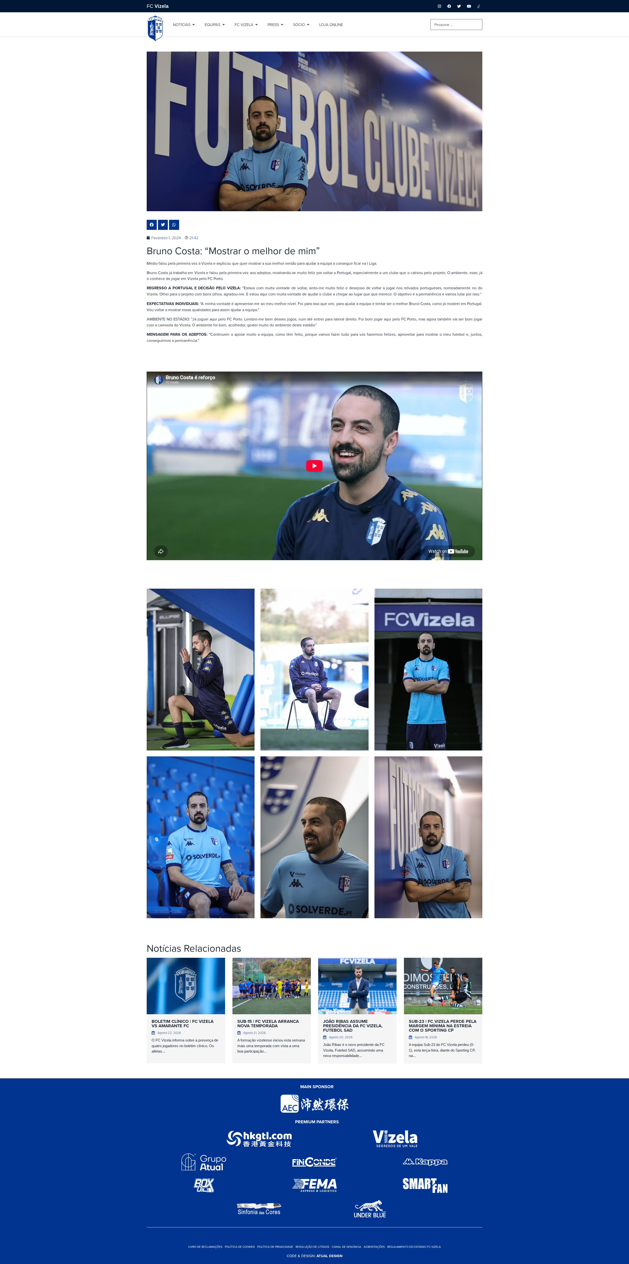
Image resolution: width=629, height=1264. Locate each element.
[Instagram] (439, 6)
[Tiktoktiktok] (478, 6)
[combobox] (456, 24)
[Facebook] (449, 6)
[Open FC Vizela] (256, 25)
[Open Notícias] (194, 25)
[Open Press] (282, 25)
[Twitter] (459, 6)
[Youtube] (468, 6)
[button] (152, 225)
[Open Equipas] (224, 25)
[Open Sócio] (308, 25)
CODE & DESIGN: (315, 1255)
